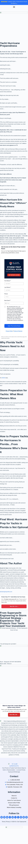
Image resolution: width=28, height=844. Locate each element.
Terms (3, 821)
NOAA (3, 377)
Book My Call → (14, 606)
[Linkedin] (4, 817)
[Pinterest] (12, 817)
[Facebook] (1, 817)
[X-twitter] (15, 817)
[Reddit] (21, 817)
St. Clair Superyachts (20, 821)
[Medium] (23, 817)
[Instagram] (10, 817)
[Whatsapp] (18, 817)
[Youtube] (7, 817)
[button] (14, 7)
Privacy (8, 821)
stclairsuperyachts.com (6, 591)
